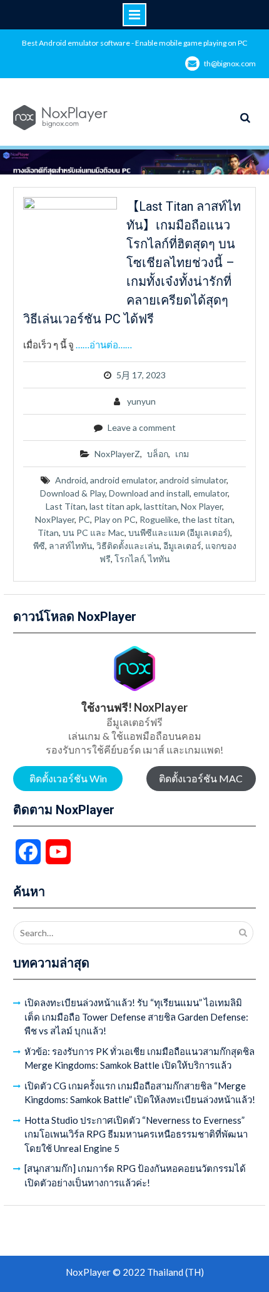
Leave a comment (142, 427)
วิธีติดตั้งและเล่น (128, 545)
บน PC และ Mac (93, 532)
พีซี (39, 545)
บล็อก (157, 453)
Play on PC (115, 519)
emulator (210, 493)
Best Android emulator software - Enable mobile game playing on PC (134, 43)
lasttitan (160, 506)
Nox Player (201, 506)
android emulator (123, 480)
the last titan (207, 519)
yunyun (141, 401)
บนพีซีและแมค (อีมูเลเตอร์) (179, 532)
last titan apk (114, 506)
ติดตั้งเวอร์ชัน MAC (201, 778)
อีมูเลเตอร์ (182, 545)
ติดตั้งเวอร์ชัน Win (68, 778)
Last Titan (66, 506)
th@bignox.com (230, 63)
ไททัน (159, 558)
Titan (48, 532)
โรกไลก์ (129, 558)
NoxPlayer (54, 519)
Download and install (149, 493)
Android (70, 480)
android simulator (193, 480)
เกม (182, 453)
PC (84, 519)
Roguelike (159, 519)
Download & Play (72, 493)
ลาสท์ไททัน (71, 545)
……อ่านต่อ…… (104, 344)
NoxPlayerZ (117, 453)
